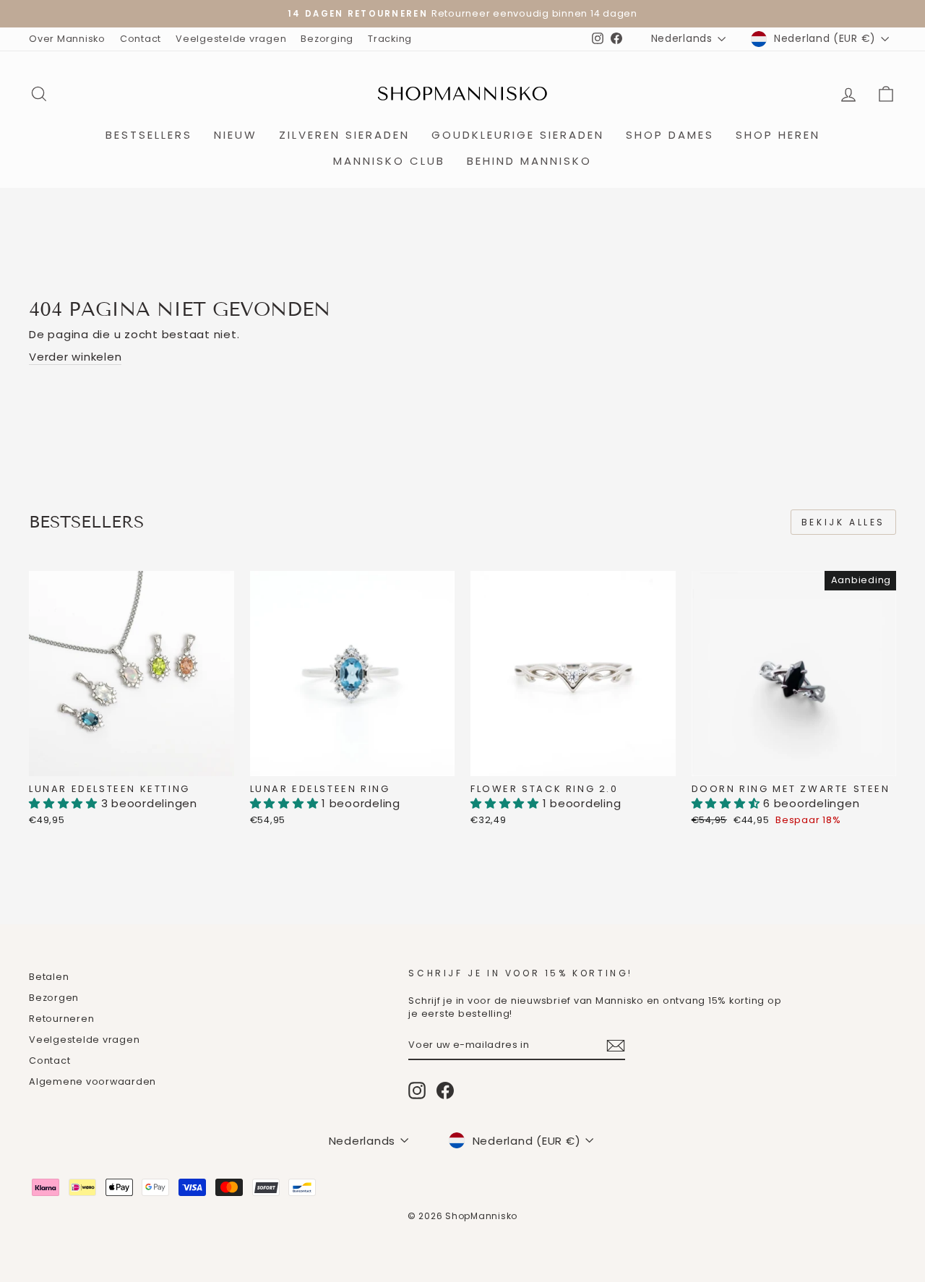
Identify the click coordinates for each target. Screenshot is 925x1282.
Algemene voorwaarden (92, 1081)
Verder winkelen (75, 356)
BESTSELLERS (149, 134)
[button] (65, 803)
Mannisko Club (389, 160)
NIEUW (235, 134)
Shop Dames (670, 134)
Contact (140, 39)
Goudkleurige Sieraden (517, 134)
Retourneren (61, 1018)
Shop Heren (778, 134)
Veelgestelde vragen (231, 39)
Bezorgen (54, 997)
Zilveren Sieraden (344, 134)
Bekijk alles (843, 522)
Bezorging (327, 39)
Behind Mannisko (529, 160)
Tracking (390, 39)
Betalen (49, 977)
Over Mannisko (67, 39)
